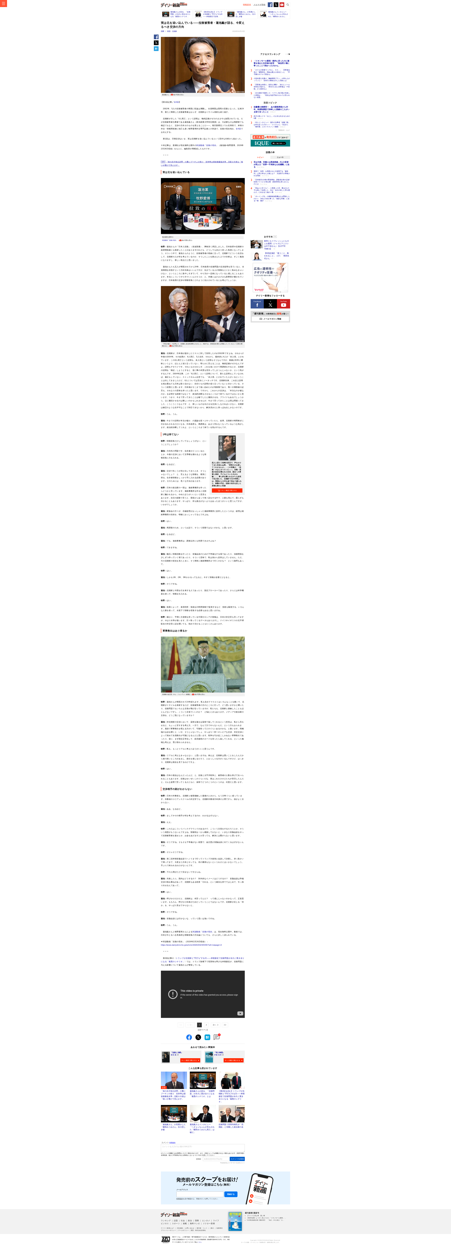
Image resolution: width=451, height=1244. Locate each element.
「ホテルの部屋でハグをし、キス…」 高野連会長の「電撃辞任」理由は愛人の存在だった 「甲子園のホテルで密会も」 (272, 72)
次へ (214, 1025)
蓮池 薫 (174, 1055)
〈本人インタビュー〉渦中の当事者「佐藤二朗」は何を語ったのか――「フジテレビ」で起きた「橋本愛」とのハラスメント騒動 (272, 124)
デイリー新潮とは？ (167, 1228)
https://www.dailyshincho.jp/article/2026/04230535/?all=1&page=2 (191, 945)
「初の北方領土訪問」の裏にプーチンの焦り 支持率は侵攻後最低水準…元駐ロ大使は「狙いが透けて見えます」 (202, 163)
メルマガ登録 (259, 5)
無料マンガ (195, 1223)
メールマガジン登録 (272, 319)
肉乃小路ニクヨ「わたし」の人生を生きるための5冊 (272, 117)
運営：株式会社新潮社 (198, 1230)
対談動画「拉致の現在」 (207, 145)
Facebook (257, 301)
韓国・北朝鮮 (172, 31)
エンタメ (206, 1221)
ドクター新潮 (209, 1223)
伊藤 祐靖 (218, 1055)
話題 (176, 1221)
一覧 (288, 54)
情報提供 (247, 5)
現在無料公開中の (167, 237)
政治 (190, 1221)
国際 (162, 31)
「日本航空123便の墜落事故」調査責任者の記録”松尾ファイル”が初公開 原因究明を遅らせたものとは (272, 182)
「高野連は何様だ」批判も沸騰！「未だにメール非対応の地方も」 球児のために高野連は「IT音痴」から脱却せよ (272, 87)
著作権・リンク (202, 1228)
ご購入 (212, 1228)
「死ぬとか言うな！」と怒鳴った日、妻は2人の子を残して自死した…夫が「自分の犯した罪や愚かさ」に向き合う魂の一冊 (272, 190)
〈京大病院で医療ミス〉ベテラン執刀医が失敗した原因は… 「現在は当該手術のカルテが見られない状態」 (272, 95)
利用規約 (179, 1199)
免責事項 (219, 1228)
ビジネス (165, 1223)
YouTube (283, 301)
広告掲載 (180, 1228)
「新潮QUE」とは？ (283, 130)
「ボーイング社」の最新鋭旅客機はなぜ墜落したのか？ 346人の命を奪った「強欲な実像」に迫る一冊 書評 (272, 198)
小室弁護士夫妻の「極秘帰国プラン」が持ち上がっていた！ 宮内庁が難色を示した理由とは (272, 79)
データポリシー (183, 1230)
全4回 (176, 102)
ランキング (166, 1221)
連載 (185, 1223)
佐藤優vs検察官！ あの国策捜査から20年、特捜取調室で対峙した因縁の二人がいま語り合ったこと (271, 109)
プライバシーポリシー (168, 1230)
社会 (183, 1221)
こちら (199, 1242)
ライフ (216, 1221)
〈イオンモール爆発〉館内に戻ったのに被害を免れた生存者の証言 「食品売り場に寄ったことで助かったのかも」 (271, 63)
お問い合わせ (189, 1228)
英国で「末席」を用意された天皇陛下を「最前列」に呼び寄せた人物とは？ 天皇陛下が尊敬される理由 (272, 173)
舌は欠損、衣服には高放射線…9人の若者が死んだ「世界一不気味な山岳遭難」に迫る (271, 164)
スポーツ (176, 1223)
